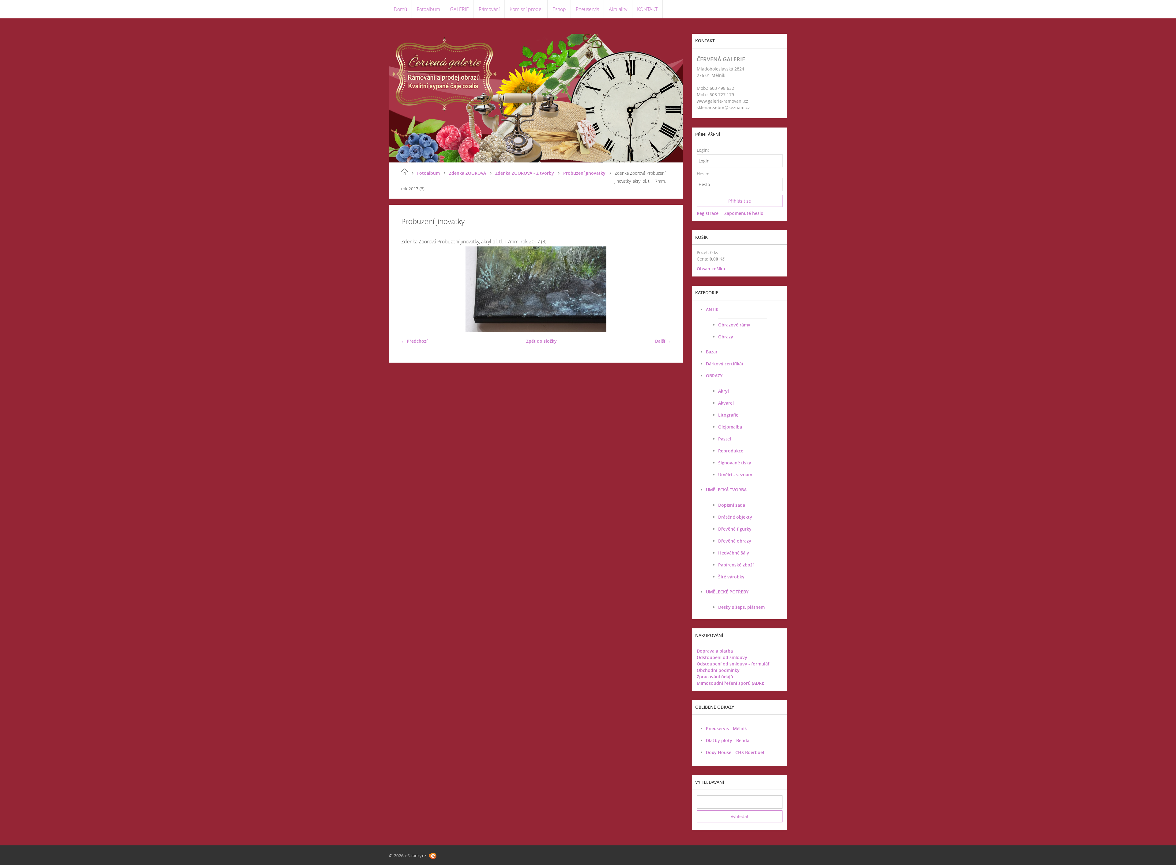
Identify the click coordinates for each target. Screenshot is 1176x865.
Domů (400, 9)
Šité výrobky (731, 577)
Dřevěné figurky (735, 529)
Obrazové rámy (734, 325)
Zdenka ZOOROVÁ (467, 173)
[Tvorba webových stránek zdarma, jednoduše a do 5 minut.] (432, 856)
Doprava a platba (715, 651)
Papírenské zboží (736, 565)
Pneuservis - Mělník (726, 728)
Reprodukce (730, 451)
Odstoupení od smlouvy (722, 657)
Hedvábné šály (733, 553)
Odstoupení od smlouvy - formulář (733, 664)
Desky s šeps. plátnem (741, 607)
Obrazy (725, 337)
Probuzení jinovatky (584, 173)
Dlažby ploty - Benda (727, 740)
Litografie (728, 415)
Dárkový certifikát (725, 364)
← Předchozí (414, 341)
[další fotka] (661, 289)
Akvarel (726, 403)
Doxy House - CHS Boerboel (735, 752)
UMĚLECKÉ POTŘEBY (727, 592)
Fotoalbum (428, 9)
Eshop (559, 9)
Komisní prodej (526, 9)
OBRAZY (714, 376)
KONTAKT (647, 9)
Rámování (489, 9)
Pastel (724, 439)
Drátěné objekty (735, 517)
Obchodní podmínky (718, 670)
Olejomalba (730, 427)
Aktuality (618, 9)
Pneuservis (587, 9)
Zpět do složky (541, 341)
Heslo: (703, 174)
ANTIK (712, 309)
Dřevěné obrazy (734, 541)
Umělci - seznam (735, 475)
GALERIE (459, 9)
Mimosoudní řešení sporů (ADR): (730, 683)
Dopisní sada (731, 505)
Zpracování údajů (715, 677)
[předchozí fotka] (411, 289)
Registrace (707, 213)
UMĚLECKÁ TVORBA (726, 490)
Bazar (712, 352)
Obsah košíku (711, 269)
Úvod (404, 172)
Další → (663, 341)
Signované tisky (734, 463)
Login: (703, 150)
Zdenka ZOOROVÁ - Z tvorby (524, 173)
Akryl (723, 391)
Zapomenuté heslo (743, 213)
